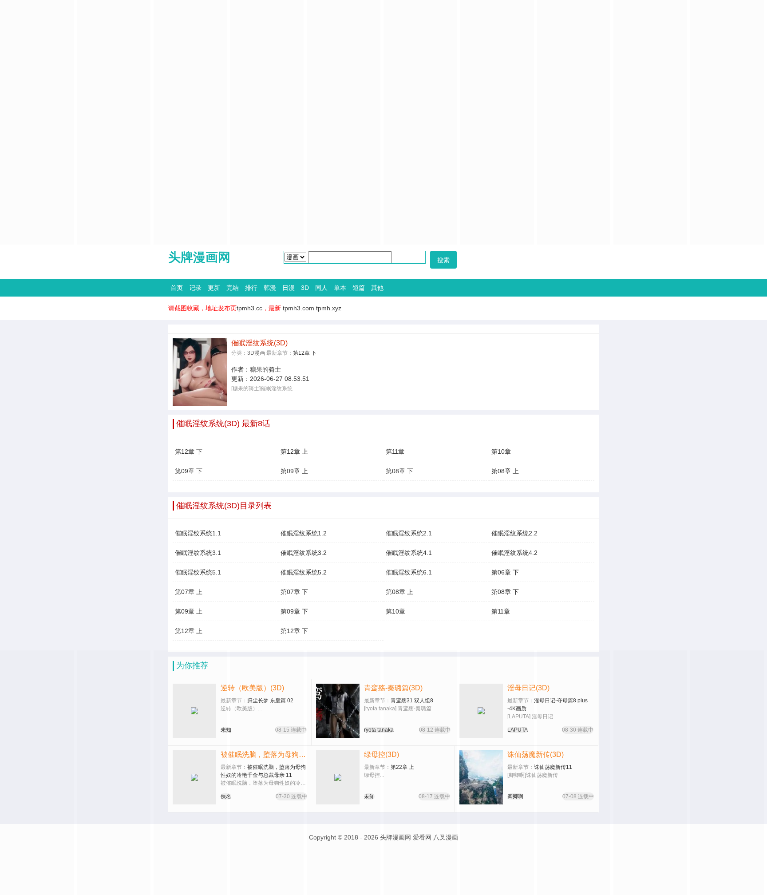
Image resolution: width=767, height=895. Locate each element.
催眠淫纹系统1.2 (304, 533)
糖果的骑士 (265, 369)
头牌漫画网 (199, 257)
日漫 (288, 287)
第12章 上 (294, 451)
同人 (321, 287)
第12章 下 (304, 353)
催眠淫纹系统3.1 (198, 552)
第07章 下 (294, 591)
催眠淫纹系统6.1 (409, 572)
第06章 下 (505, 572)
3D (305, 287)
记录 (195, 287)
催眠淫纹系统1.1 (198, 533)
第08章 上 (505, 471)
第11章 (395, 451)
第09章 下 (188, 471)
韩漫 (270, 287)
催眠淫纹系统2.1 (409, 533)
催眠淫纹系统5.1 (198, 572)
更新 (214, 287)
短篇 (358, 287)
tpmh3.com (298, 308)
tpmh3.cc (249, 308)
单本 (340, 287)
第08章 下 (399, 471)
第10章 (501, 451)
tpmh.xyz (328, 308)
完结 (232, 287)
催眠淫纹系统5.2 (304, 572)
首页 (176, 287)
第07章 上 (188, 591)
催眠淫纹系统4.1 (409, 552)
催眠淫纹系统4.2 (514, 552)
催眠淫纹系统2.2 (514, 533)
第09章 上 (294, 471)
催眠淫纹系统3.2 (304, 552)
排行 (251, 287)
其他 (377, 287)
